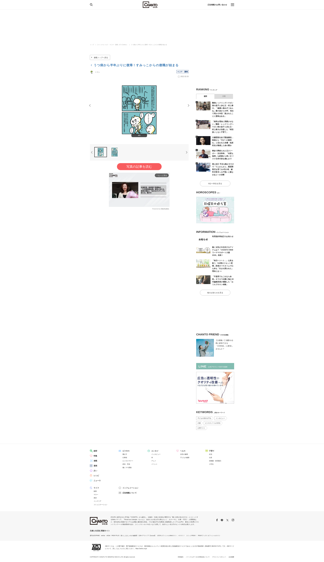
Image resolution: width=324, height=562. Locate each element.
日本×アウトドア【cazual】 (147, 535)
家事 (95, 491)
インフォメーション (130, 488)
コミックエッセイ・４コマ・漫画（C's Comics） (112, 44)
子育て (211, 451)
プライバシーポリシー (219, 557)
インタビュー (220, 418)
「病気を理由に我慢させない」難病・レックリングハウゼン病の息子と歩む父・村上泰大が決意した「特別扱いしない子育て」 (222, 126)
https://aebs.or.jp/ (141, 548)
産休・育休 (126, 464)
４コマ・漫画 (182, 72)
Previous (90, 105)
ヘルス (183, 451)
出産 (210, 457)
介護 (199, 423)
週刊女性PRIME (95, 535)
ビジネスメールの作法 (212, 423)
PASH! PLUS (115, 535)
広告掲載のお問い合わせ (217, 5)
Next (188, 105)
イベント (154, 464)
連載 (95, 461)
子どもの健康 (184, 457)
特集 (95, 456)
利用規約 (180, 557)
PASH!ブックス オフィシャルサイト (209, 535)
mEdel (108, 535)
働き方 (125, 454)
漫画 (95, 466)
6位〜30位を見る (215, 184)
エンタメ (154, 451)
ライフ (96, 488)
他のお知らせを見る (215, 293)
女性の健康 (184, 454)
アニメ (153, 461)
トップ (92, 44)
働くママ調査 (127, 467)
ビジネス (126, 451)
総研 (95, 451)
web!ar (103, 535)
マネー (96, 494)
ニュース (97, 480)
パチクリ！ (181, 535)
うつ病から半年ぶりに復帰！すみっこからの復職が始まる (149, 44)
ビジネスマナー (128, 461)
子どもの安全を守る (204, 418)
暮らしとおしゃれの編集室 (129, 535)
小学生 (211, 464)
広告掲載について (130, 493)
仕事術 (125, 457)
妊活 (210, 454)
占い (95, 471)
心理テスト (201, 428)
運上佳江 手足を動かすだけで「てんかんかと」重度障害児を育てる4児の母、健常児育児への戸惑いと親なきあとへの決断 (223, 169)
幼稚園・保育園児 (215, 461)
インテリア (97, 501)
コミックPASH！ (191, 535)
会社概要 (231, 557)
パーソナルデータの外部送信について (198, 557)
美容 (95, 498)
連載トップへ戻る (101, 58)
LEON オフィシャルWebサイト (167, 535)
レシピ (96, 476)
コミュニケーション (100, 504)
